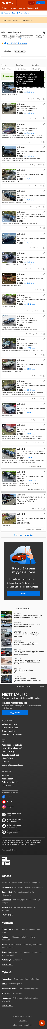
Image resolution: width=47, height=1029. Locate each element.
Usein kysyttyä (8, 751)
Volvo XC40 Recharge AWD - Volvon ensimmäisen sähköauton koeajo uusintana (23, 633)
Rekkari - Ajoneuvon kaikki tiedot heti (14, 826)
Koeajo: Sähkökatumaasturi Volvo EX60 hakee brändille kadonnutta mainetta (23, 615)
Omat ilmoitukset (10, 727)
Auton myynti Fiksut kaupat (14, 814)
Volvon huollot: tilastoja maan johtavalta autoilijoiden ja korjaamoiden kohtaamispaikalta (23, 652)
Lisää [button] (36, 8)
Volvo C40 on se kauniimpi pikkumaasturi (23, 670)
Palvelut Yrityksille (10, 782)
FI (40, 687)
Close (42, 73)
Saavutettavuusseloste (12, 765)
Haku (5, 8)
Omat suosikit (8, 731)
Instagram (10, 807)
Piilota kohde (4, 84)
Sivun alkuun (23, 687)
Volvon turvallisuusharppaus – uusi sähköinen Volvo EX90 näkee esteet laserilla (23, 661)
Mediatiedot (7, 779)
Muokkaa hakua (9, 13)
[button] (8, 67)
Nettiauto (8, 3)
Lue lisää (23, 593)
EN (43, 687)
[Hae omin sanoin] (42, 1023)
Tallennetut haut (9, 724)
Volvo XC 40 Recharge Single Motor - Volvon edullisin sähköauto (23, 642)
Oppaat (5, 761)
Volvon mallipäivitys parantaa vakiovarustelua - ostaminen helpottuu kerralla (23, 679)
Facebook (10, 797)
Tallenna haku (24, 13)
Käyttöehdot (7, 758)
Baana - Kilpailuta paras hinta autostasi (15, 820)
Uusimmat (22, 8)
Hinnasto (6, 775)
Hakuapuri (14, 8)
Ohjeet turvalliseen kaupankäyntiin (13, 832)
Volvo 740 (23, 91)
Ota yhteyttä (7, 785)
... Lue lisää (20, 39)
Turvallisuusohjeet (10, 755)
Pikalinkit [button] (30, 8)
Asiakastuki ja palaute (12, 745)
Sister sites (15, 3)
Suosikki (43, 104)
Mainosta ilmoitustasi (12, 734)
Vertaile (4, 91)
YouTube (10, 802)
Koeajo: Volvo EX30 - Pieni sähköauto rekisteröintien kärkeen (23, 624)
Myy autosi (40, 3)
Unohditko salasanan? (12, 748)
